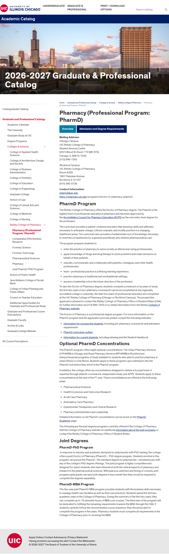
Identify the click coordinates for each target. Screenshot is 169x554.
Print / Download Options (113, 7)
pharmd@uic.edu (68, 193)
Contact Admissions (55, 537)
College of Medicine (21, 213)
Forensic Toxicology (23, 253)
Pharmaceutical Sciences (26, 258)
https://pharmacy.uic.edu (73, 196)
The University (15, 130)
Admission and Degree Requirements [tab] (101, 129)
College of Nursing (20, 219)
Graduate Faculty (16, 320)
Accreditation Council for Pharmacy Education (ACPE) (92, 217)
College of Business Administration (20, 171)
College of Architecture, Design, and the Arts (27, 162)
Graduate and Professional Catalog (23, 119)
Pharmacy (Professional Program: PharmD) (26, 232)
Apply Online (36, 537)
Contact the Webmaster (82, 541)
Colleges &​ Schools (18, 146)
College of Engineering (22, 188)
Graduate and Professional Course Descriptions (26, 313)
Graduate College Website (21, 331)
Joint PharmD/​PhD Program (27, 269)
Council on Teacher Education (26, 297)
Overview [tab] (67, 129)
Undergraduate (54, 6)
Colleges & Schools (107, 103)
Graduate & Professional (76, 7)
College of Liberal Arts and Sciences (24, 207)
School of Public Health (23, 275)
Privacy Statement (78, 537)
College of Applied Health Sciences (24, 153)
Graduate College (19, 194)
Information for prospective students (83, 323)
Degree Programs (17, 141)
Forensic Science (21, 247)
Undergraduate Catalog (15, 109)
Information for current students (81, 337)
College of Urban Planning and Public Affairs (26, 290)
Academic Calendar (18, 124)
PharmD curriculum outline (78, 332)
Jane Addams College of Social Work (27, 282)
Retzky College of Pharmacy (25, 224)
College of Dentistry (21, 178)
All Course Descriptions (15, 341)
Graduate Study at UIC (19, 135)
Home (61, 103)
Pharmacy (17, 263)
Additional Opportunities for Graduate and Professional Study (28, 304)
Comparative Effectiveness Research (26, 240)
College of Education (21, 183)
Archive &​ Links (15, 325)
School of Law (18, 199)
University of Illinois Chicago (14, 540)
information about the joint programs (136, 430)
